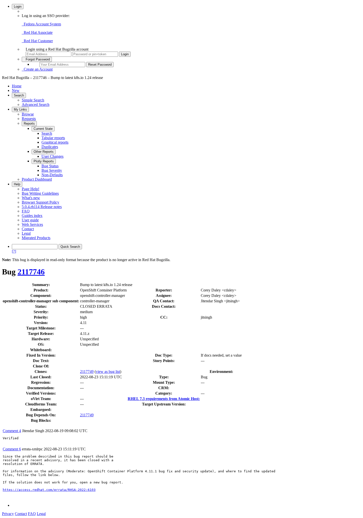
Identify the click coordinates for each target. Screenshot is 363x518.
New (16, 90)
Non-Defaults (52, 175)
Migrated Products (36, 238)
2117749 (87, 371)
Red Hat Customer (37, 41)
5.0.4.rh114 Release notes (42, 207)
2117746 (31, 271)
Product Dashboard (37, 179)
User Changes (52, 156)
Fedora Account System (41, 24)
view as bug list (108, 371)
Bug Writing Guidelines (40, 193)
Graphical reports (54, 142)
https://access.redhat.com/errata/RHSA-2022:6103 (49, 490)
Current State (43, 129)
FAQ (26, 211)
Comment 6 (12, 449)
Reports (29, 123)
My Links (20, 109)
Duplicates (49, 147)
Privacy (8, 514)
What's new (31, 198)
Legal (26, 233)
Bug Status (50, 166)
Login (17, 6)
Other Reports (44, 151)
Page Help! (30, 189)
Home (16, 86)
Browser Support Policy (40, 202)
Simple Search (33, 100)
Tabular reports (53, 138)
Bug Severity (51, 170)
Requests (29, 118)
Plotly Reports (44, 161)
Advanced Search (35, 104)
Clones (40, 371)
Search (19, 95)
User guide (30, 220)
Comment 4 (12, 431)
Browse (28, 114)
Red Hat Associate (37, 32)
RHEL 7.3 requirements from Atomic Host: (164, 399)
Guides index (32, 215)
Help (17, 184)
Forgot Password (37, 59)
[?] (14, 251)
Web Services (32, 224)
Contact (28, 229)
